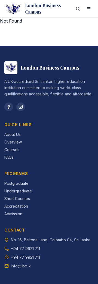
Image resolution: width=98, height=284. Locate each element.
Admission (13, 213)
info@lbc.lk (21, 266)
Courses (11, 149)
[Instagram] (20, 106)
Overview (13, 142)
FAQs (9, 157)
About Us (12, 134)
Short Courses (17, 198)
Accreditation (16, 206)
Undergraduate (18, 191)
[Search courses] (78, 9)
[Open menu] (89, 9)
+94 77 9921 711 (25, 248)
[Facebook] (8, 106)
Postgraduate (16, 183)
